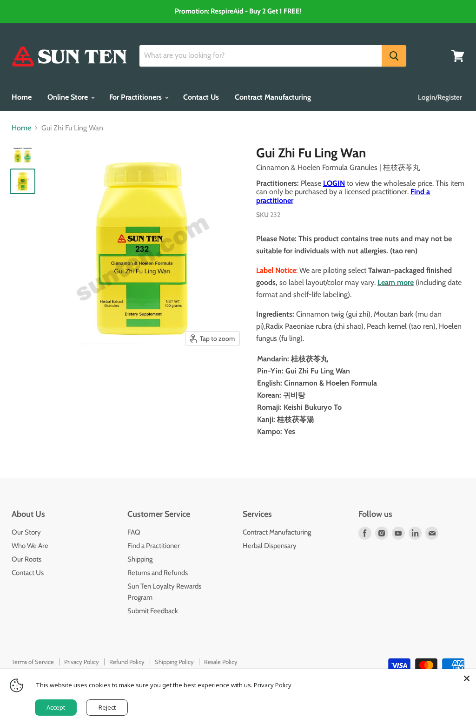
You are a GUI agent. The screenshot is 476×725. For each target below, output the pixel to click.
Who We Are (30, 546)
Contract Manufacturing (273, 97)
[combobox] (260, 56)
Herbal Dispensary (270, 546)
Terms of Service (33, 661)
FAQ (133, 532)
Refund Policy (127, 661)
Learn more (395, 282)
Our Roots (26, 559)
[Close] (466, 678)
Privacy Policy (81, 661)
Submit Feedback (152, 611)
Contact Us (201, 97)
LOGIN (334, 183)
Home (22, 97)
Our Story (26, 532)
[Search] (394, 56)
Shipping (139, 559)
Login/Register (440, 97)
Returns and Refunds (157, 573)
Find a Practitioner (153, 546)
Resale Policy (221, 661)
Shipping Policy (174, 661)
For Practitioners (136, 97)
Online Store (68, 97)
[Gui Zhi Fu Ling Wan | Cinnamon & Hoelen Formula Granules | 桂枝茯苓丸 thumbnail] (22, 156)
